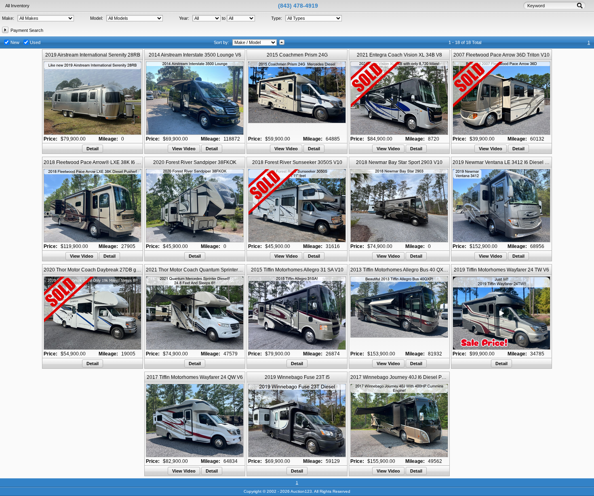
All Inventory (17, 5)
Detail (92, 148)
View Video (184, 148)
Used (35, 42)
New (15, 42)
